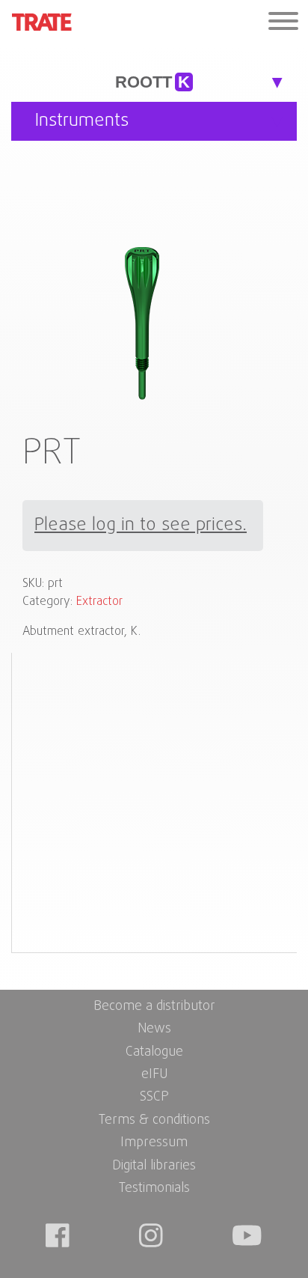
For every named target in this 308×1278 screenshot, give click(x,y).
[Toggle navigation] (283, 22)
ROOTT (152, 82)
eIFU (154, 1075)
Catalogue (154, 1052)
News (154, 1029)
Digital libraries (154, 1166)
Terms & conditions (154, 1120)
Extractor (99, 602)
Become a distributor (154, 1006)
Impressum (154, 1143)
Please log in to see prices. (140, 525)
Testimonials (154, 1188)
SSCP (154, 1097)
